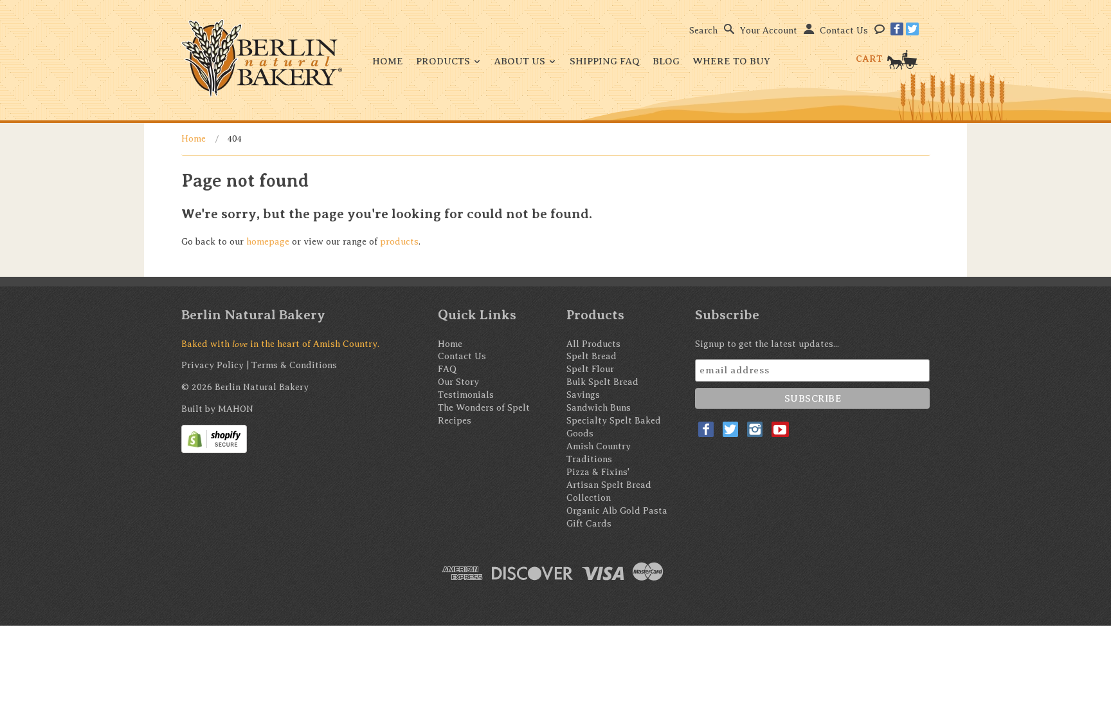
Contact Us (844, 30)
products (399, 242)
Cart (870, 58)
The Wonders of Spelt (484, 408)
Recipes (454, 420)
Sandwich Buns (598, 408)
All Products (593, 344)
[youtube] (780, 429)
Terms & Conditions (294, 365)
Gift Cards (588, 523)
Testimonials (466, 395)
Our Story (458, 382)
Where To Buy (731, 61)
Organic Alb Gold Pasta (616, 511)
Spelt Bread (591, 356)
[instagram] (755, 429)
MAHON (235, 409)
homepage (267, 242)
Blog (666, 61)
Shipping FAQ (605, 61)
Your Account (768, 30)
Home (387, 61)
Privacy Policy (212, 365)
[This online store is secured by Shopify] (214, 439)
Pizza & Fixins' (597, 472)
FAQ (447, 369)
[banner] (261, 58)
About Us (521, 61)
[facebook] (896, 29)
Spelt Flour (590, 369)
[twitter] (912, 29)
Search (703, 30)
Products (444, 61)
